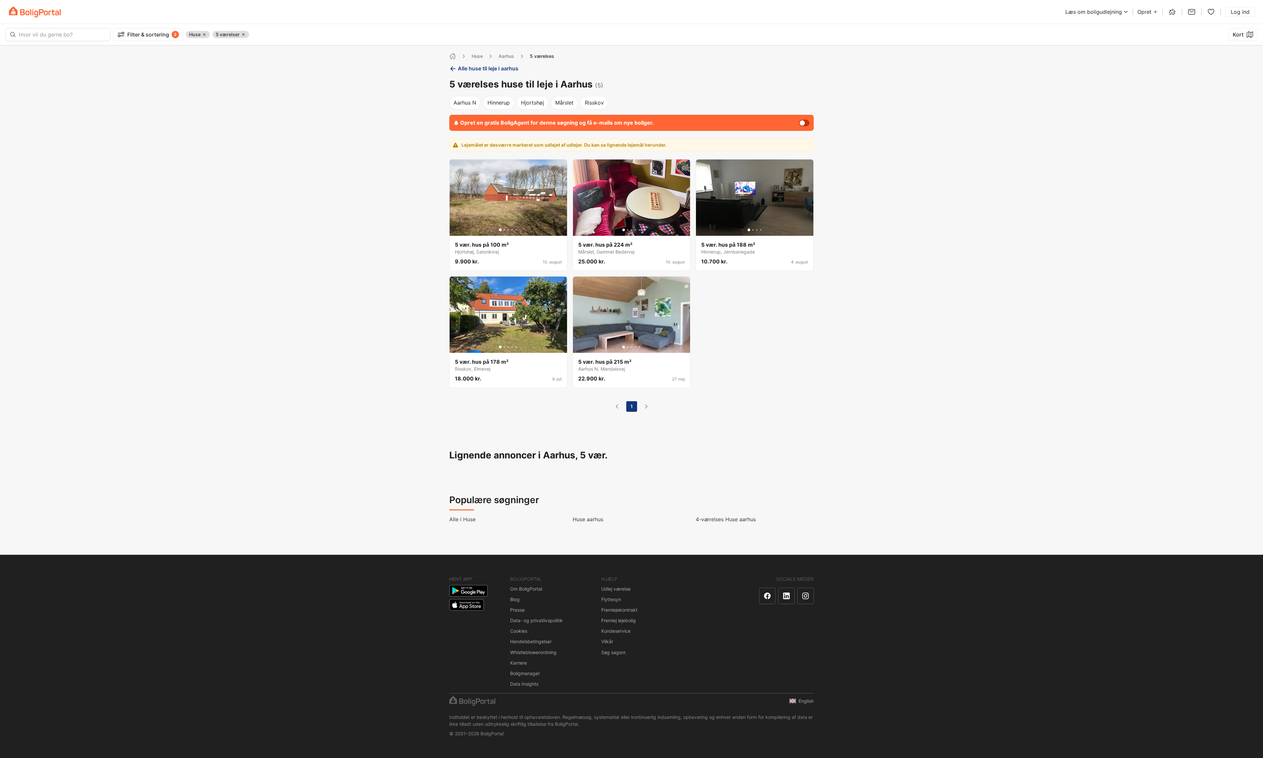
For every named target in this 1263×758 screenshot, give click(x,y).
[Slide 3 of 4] (757, 230)
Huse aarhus (588, 519)
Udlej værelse (616, 589)
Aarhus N (465, 102)
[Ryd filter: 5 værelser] (243, 34)
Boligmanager (525, 673)
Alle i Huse (462, 519)
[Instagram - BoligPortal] (805, 596)
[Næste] (646, 406)
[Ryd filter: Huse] (204, 34)
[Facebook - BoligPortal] (767, 596)
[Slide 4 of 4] (761, 230)
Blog (515, 599)
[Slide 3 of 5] (508, 230)
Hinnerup (498, 102)
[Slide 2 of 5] (504, 230)
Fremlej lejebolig (618, 620)
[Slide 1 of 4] (749, 230)
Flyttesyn (611, 599)
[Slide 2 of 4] (753, 230)
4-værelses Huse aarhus (726, 519)
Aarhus (506, 56)
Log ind (1240, 12)
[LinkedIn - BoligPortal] (786, 596)
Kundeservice (616, 631)
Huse (477, 56)
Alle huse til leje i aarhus (488, 68)
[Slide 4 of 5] (512, 230)
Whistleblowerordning (533, 652)
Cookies (518, 631)
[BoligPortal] (34, 12)
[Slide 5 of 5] (516, 230)
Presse (517, 610)
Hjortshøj (532, 102)
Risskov (594, 102)
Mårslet (564, 102)
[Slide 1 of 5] (500, 230)
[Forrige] (617, 406)
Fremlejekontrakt (619, 610)
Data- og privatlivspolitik (536, 620)
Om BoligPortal (526, 589)
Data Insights (524, 684)
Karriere (518, 663)
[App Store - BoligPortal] (466, 605)
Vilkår (607, 641)
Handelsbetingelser (531, 641)
